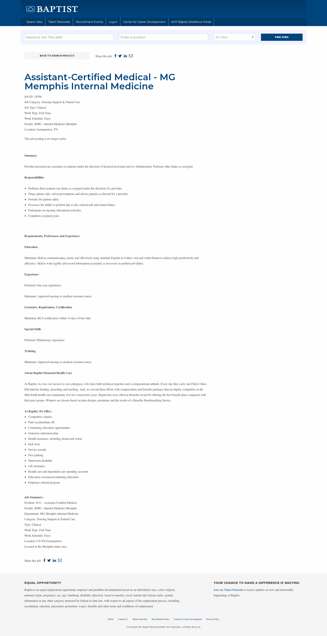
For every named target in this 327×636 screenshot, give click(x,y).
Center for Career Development (144, 22)
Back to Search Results (57, 55)
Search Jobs (34, 22)
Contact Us (123, 619)
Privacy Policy (212, 619)
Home (110, 619)
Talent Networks (59, 22)
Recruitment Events (89, 22)
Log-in (113, 22)
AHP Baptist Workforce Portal (191, 22)
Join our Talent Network (228, 590)
